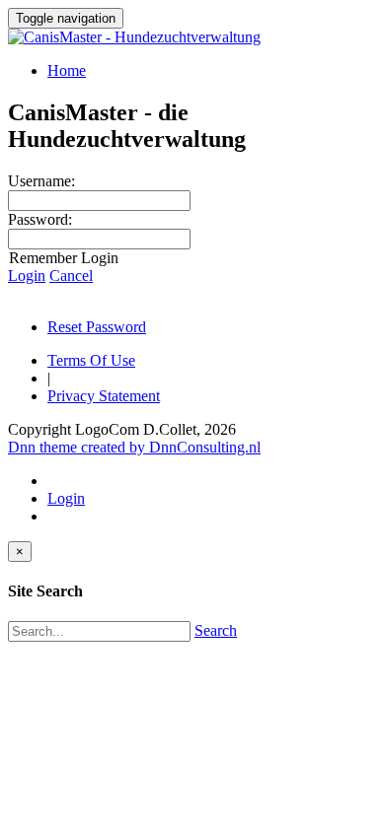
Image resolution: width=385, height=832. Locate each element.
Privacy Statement (103, 395)
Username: (41, 181)
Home (66, 70)
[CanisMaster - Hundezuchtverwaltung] (134, 37)
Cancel (71, 275)
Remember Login (63, 257)
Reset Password (96, 326)
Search (215, 630)
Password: (40, 219)
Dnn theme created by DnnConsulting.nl (134, 447)
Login (26, 275)
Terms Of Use (91, 360)
